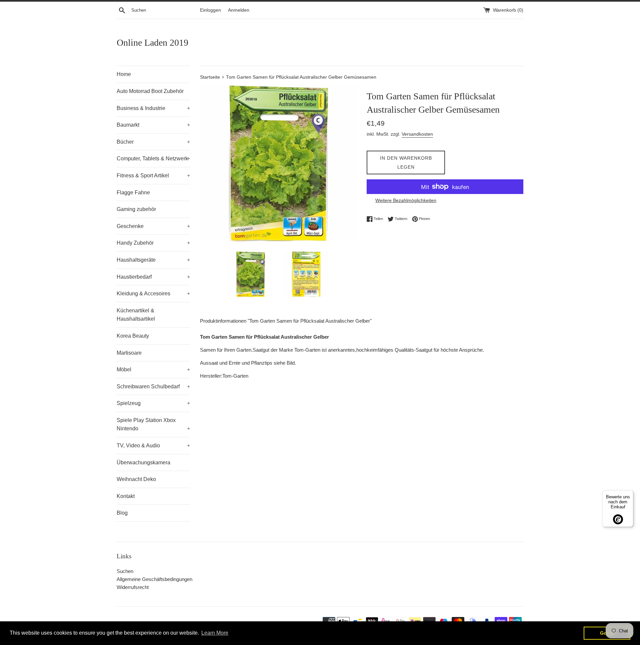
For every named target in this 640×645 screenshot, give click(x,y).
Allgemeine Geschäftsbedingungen (154, 579)
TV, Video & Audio (153, 445)
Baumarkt (153, 125)
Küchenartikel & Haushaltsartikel (136, 315)
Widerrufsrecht (133, 587)
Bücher (153, 142)
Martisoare (129, 353)
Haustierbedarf (153, 277)
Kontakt (126, 496)
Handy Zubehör (153, 243)
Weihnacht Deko (136, 479)
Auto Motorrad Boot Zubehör (150, 91)
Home (124, 74)
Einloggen (210, 10)
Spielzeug (153, 403)
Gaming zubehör (136, 209)
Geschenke (153, 226)
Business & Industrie (153, 108)
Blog (122, 513)
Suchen (125, 571)
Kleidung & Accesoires (153, 293)
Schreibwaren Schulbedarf (153, 386)
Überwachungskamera (143, 462)
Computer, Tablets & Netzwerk (153, 158)
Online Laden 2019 (152, 42)
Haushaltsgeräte (153, 260)
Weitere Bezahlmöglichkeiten (405, 200)
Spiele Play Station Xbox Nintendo (153, 424)
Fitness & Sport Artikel (153, 175)
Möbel (153, 369)
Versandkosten (417, 134)
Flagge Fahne (133, 192)
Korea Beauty (133, 336)
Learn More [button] (214, 633)
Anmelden (238, 10)
